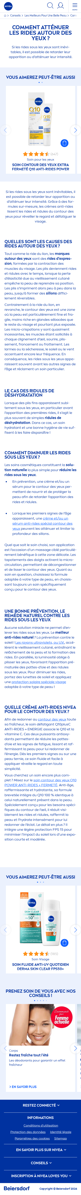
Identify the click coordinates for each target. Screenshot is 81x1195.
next (75, 130)
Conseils (15, 15)
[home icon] (5, 15)
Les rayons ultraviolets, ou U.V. (39, 642)
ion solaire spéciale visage (39, 682)
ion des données (28, 1132)
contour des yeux (52, 719)
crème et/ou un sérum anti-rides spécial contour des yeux (42, 523)
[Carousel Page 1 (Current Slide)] (39, 82)
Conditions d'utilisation (41, 1125)
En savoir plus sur (39, 1150)
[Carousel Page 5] (46, 1000)
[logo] (8, 6)
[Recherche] (50, 6)
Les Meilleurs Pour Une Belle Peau (46, 15)
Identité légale (60, 1132)
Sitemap (60, 1138)
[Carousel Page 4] (43, 1000)
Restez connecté (40, 1105)
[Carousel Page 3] (43, 882)
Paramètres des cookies (32, 1138)
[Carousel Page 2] (41, 82)
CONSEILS (40, 1163)
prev (5, 130)
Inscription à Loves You (39, 1176)
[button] (64, 143)
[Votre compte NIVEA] (60, 6)
